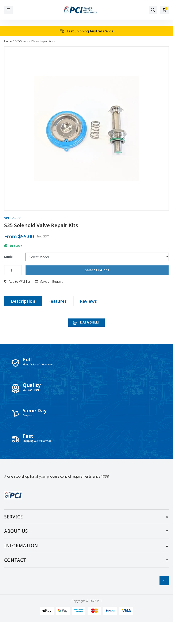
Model (9, 256)
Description (23, 301)
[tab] (23, 301)
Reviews (88, 301)
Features (57, 301)
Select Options (97, 270)
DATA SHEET (89, 322)
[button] (17, 281)
